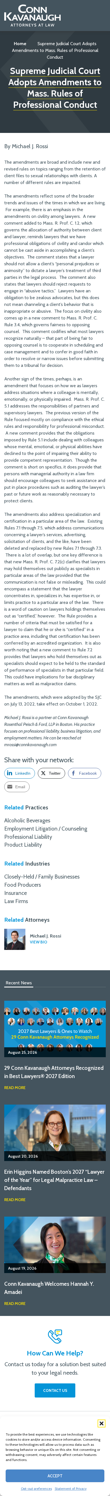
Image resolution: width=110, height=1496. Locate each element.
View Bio (38, 942)
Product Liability (23, 844)
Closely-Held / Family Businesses (42, 876)
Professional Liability (28, 836)
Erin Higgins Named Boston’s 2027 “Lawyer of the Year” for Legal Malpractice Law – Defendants (54, 1179)
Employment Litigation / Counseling (45, 828)
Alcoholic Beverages (27, 820)
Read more (15, 1087)
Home (20, 43)
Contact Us (55, 1390)
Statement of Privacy (71, 1488)
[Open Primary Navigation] (103, 15)
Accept (55, 1476)
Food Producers (22, 884)
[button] (101, 1423)
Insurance (15, 893)
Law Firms (16, 901)
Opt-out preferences (36, 1488)
